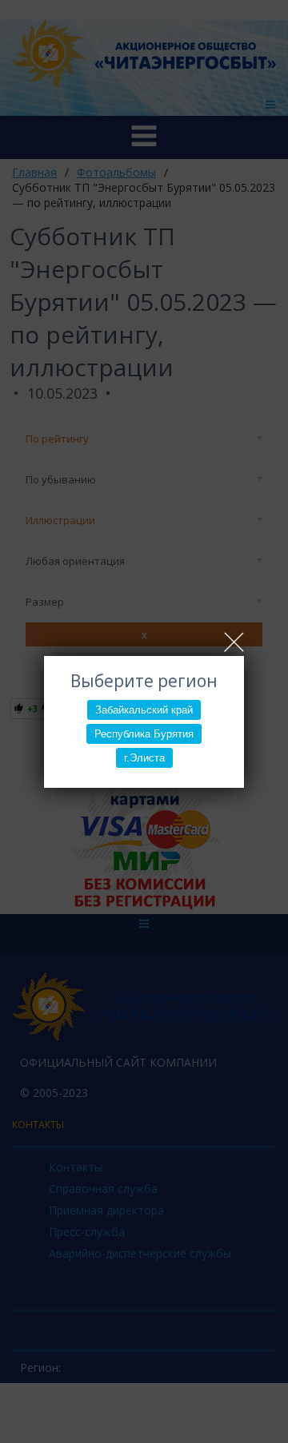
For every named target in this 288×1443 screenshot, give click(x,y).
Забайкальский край (144, 710)
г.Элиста (144, 758)
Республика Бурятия (144, 734)
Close (234, 642)
